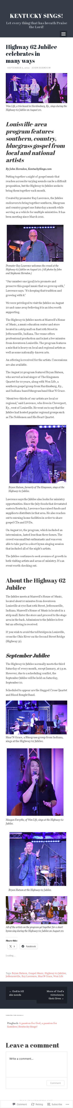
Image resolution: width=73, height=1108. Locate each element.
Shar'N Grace (45, 976)
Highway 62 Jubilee (55, 973)
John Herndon (41, 68)
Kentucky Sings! (36, 16)
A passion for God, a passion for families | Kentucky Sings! (32, 1025)
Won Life (58, 976)
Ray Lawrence (29, 976)
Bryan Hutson (19, 973)
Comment (55, 1083)
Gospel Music (35, 973)
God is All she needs (16, 993)
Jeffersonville (13, 976)
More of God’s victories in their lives (55, 995)
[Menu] (63, 34)
